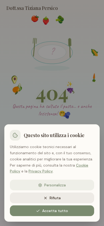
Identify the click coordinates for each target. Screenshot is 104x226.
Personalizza (55, 185)
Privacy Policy (41, 171)
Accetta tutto (55, 210)
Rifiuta (55, 197)
